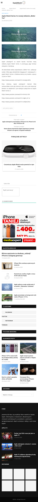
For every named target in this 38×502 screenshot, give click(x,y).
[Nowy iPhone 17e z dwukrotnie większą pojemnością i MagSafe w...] (19, 486)
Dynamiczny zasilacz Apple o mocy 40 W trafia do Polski (24, 274)
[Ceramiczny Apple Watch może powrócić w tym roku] (19, 151)
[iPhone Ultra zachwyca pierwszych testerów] (7, 265)
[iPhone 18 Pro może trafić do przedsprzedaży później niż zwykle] (10, 348)
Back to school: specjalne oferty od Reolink (9, 378)
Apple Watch (12, 8)
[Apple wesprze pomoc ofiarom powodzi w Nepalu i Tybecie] (28, 348)
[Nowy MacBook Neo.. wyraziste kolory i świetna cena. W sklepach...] (7, 486)
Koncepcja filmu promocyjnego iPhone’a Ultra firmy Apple (27, 379)
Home (3, 8)
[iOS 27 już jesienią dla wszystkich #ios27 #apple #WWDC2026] (19, 474)
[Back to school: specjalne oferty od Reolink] (10, 369)
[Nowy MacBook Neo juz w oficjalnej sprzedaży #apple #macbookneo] (31, 474)
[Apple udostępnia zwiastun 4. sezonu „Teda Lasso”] (7, 446)
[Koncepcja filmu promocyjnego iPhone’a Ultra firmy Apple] (28, 369)
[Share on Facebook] (24, 115)
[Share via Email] (29, 115)
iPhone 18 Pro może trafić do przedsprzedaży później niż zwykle (10, 357)
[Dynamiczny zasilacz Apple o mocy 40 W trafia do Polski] (7, 276)
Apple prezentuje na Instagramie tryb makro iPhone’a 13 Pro (25, 296)
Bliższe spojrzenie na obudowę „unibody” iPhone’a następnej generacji (16, 255)
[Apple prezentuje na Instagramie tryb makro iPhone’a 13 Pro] (7, 297)
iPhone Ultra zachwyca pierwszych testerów (24, 264)
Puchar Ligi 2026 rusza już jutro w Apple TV (24, 434)
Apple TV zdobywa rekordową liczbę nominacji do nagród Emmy (25, 455)
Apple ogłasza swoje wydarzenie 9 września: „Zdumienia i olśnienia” (24, 285)
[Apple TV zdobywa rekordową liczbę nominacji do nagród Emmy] (7, 457)
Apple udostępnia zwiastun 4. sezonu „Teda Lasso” (25, 445)
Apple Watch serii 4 (8, 108)
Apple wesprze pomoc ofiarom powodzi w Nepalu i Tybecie (28, 357)
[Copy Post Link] (26, 115)
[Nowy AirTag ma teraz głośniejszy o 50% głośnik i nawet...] (31, 486)
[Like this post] (22, 115)
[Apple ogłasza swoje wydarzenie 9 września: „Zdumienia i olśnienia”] (7, 287)
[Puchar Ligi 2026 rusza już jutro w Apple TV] (7, 436)
